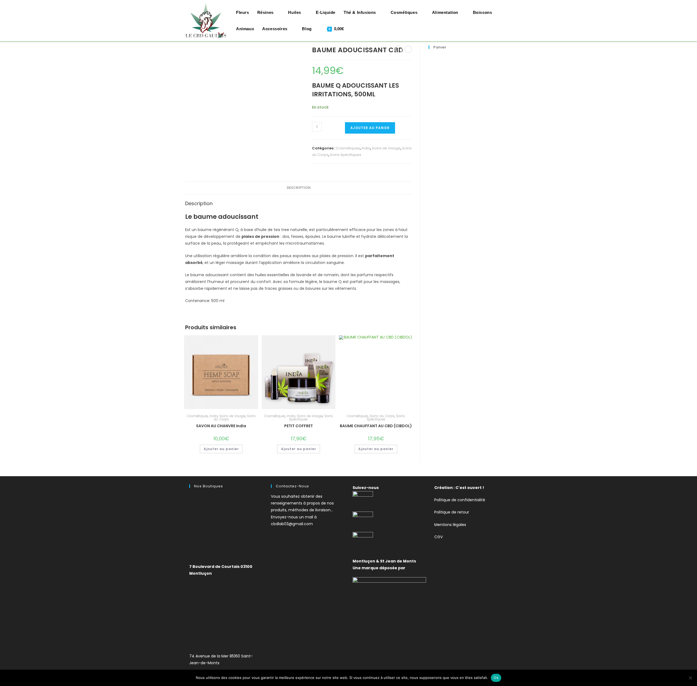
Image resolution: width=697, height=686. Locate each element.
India (366, 148)
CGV (438, 537)
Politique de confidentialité (459, 500)
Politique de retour (451, 512)
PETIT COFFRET (298, 426)
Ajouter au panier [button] (221, 449)
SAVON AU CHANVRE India (221, 426)
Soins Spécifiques (345, 154)
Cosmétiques (348, 148)
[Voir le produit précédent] (398, 49)
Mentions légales (450, 524)
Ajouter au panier (370, 127)
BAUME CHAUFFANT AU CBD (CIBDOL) (376, 426)
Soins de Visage (386, 148)
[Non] (690, 678)
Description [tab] (299, 187)
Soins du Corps (382, 416)
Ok (496, 677)
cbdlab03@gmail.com (292, 524)
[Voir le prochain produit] (408, 49)
